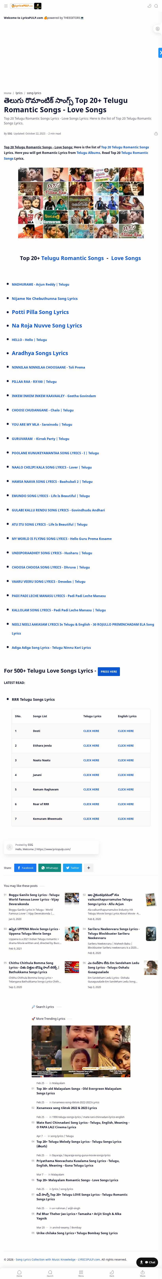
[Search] (156, 6)
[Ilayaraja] (58, 1155)
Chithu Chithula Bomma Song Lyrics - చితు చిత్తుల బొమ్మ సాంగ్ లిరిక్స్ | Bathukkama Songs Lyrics (34, 967)
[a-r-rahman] (59, 1208)
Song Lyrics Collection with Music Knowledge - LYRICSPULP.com (58, 1259)
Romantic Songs (136, 147)
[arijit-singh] (74, 1208)
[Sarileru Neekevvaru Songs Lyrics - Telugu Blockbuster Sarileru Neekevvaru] (151, 934)
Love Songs (126, 258)
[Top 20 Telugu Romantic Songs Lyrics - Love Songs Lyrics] (81, 203)
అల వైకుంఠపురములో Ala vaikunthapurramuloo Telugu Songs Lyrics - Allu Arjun (110, 899)
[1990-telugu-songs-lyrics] (67, 1117)
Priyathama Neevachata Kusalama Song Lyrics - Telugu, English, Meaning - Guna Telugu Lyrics (78, 1163)
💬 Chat (150, 1262)
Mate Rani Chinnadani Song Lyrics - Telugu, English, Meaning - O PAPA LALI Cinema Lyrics (83, 1125)
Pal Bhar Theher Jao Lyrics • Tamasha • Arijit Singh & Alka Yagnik (79, 1216)
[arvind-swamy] (62, 1227)
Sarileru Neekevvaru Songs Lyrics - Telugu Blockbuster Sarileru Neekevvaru (113, 933)
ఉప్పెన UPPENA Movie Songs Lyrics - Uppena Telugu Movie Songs (34, 931)
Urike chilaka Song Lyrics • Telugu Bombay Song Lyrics (77, 1233)
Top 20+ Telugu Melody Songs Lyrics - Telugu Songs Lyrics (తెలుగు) (79, 1144)
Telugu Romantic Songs (73, 258)
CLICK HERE (91, 731)
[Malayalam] (58, 1083)
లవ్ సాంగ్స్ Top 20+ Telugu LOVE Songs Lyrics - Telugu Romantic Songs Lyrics (82, 1197)
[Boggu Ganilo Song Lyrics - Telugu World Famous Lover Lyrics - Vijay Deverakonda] (72, 900)
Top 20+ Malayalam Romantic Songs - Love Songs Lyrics (77, 1180)
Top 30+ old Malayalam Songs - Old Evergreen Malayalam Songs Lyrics (79, 1091)
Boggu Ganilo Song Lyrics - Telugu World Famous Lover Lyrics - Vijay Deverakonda (34, 899)
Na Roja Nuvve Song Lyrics (47, 325)
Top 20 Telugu (111, 147)
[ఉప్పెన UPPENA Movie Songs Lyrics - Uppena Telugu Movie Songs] (72, 934)
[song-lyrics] (58, 1136)
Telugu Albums (88, 153)
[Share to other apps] (88, 868)
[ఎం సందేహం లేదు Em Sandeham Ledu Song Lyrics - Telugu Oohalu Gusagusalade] (151, 968)
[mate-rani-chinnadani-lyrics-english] (103, 1117)
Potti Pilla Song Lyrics (40, 312)
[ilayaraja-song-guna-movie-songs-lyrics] (87, 1155)
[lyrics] (56, 1189)
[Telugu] (70, 1136)
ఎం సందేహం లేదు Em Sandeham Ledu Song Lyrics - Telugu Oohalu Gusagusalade (113, 967)
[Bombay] (76, 1227)
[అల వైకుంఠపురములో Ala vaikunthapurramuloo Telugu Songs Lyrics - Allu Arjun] (151, 900)
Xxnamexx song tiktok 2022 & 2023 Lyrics (67, 1108)
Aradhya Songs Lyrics (40, 353)
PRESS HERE (109, 671)
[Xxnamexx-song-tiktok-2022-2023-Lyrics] (75, 1102)
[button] (149, 6)
